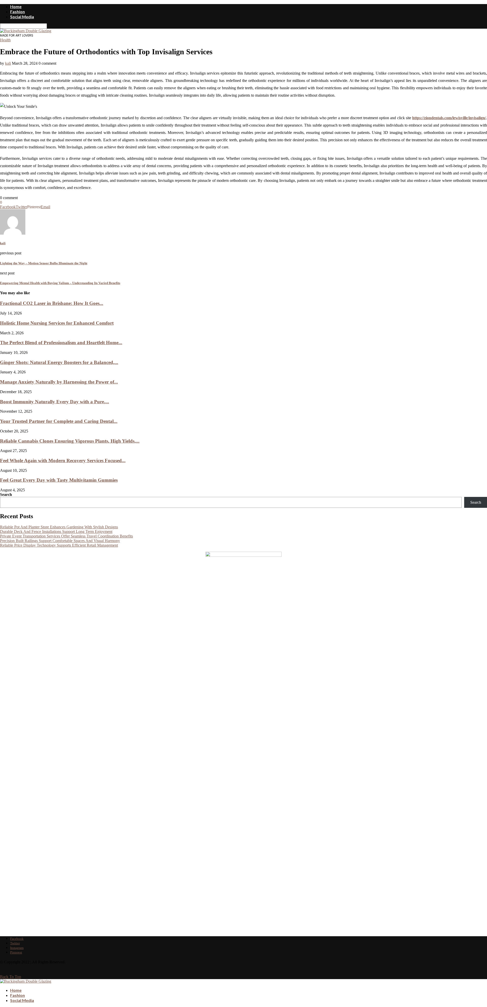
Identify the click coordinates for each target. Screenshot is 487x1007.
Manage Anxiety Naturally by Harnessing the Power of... (59, 382)
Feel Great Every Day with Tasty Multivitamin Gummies (59, 480)
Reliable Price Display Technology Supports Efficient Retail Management (59, 545)
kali (8, 63)
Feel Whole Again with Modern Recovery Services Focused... (63, 460)
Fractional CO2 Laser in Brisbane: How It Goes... (51, 303)
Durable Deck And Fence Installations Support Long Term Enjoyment (56, 531)
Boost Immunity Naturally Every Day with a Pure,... (54, 401)
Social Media (22, 16)
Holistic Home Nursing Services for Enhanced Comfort (57, 323)
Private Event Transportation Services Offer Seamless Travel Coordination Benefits (66, 536)
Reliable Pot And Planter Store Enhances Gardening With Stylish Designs (59, 527)
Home (16, 6)
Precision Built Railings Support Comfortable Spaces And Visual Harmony (60, 541)
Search (6, 494)
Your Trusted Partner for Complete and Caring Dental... (58, 421)
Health (5, 40)
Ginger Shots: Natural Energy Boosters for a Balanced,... (59, 362)
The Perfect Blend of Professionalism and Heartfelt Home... (61, 342)
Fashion (17, 11)
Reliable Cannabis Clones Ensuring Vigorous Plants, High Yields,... (70, 441)
